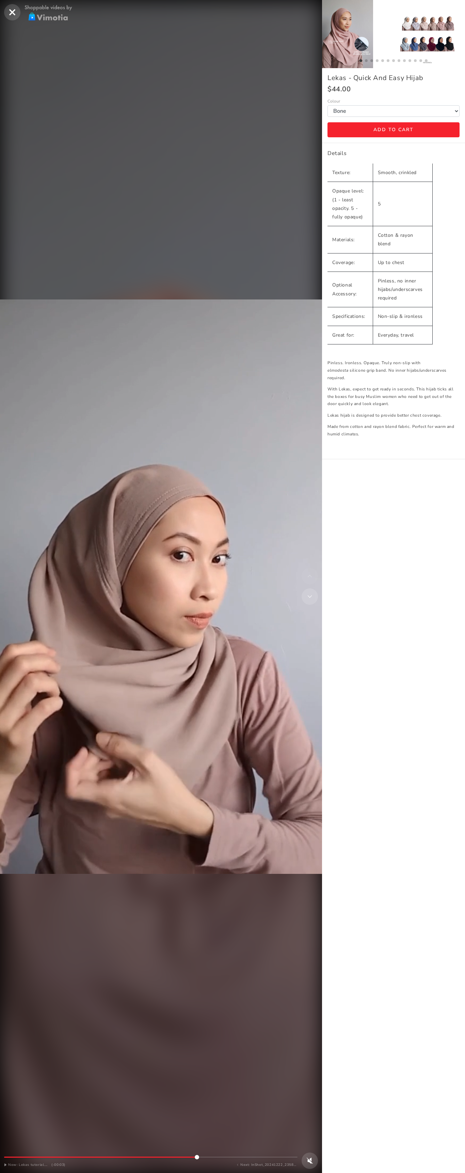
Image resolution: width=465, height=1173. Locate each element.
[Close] (12, 12)
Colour (333, 101)
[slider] (151, 1157)
